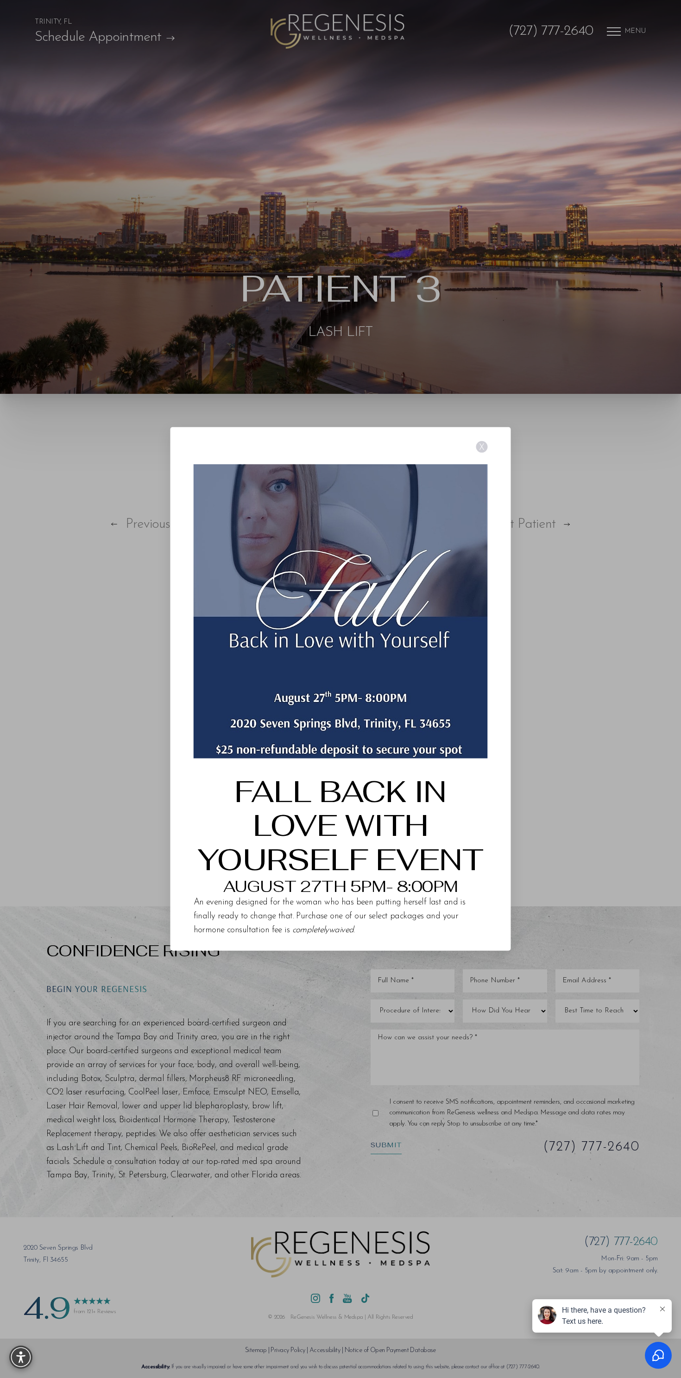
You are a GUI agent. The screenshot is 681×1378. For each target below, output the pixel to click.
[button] (20, 1357)
